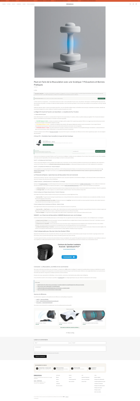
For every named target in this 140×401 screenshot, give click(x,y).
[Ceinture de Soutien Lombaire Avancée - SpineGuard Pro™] (58, 264)
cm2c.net (67, 396)
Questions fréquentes (85, 377)
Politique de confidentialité (99, 379)
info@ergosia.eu (41, 383)
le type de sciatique (43, 183)
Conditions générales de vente (99, 381)
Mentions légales (97, 377)
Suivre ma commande (85, 379)
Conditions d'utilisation (98, 383)
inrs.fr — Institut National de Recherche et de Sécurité (47, 301)
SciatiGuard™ (61, 277)
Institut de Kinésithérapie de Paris (72, 185)
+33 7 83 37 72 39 (36, 383)
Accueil (70, 377)
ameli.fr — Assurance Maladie (42, 299)
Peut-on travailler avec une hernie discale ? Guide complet (49, 289)
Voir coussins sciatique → (101, 98)
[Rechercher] (130, 4)
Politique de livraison (98, 387)
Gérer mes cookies (97, 391)
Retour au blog (71, 332)
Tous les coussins (59, 385)
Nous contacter (71, 381)
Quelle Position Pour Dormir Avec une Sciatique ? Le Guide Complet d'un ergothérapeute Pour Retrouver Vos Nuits (60, 284)
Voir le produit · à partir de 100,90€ (48, 144)
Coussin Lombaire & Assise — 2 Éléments (49, 141)
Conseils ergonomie (72, 379)
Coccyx (57, 381)
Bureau (57, 377)
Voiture (57, 379)
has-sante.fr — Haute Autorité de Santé (44, 302)
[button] (136, 4)
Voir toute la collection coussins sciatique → (70, 327)
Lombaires (58, 383)
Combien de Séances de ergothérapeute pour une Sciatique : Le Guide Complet (53, 288)
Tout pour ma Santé (54, 131)
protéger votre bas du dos (85, 183)
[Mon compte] (133, 4)
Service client (84, 381)
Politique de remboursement (99, 385)
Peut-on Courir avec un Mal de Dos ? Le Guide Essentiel (48, 286)
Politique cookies (97, 389)
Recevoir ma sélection (100, 151)
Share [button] (36, 90)
